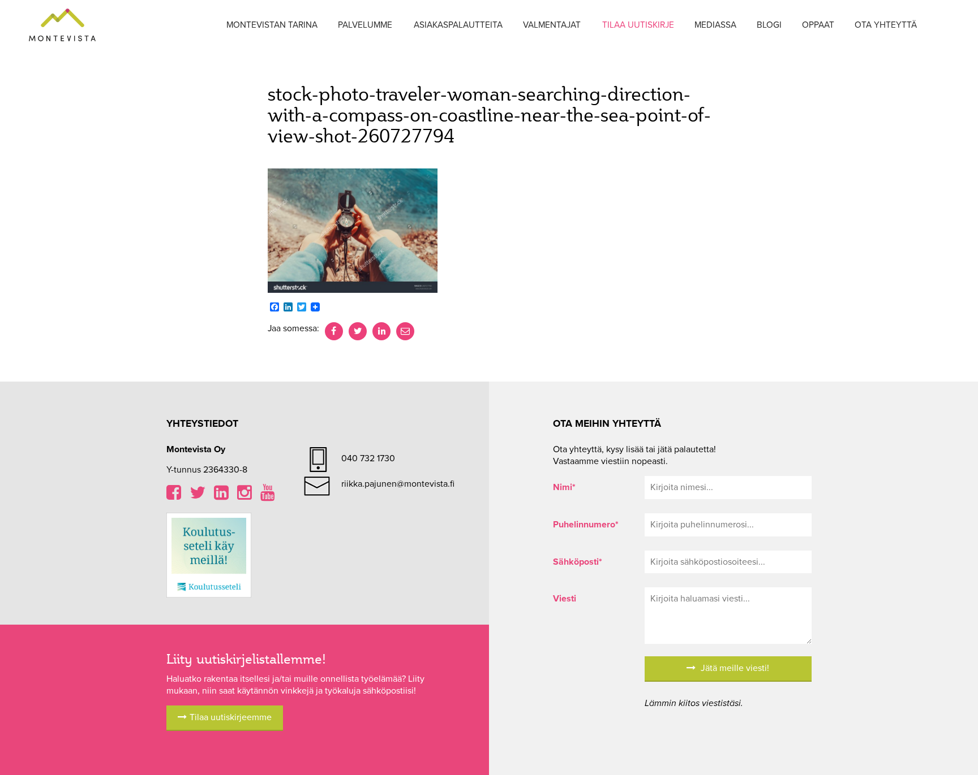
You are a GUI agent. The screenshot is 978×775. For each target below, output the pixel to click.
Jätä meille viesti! (733, 668)
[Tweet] (358, 331)
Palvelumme (365, 25)
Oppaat (818, 25)
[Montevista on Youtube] (267, 495)
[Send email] (405, 331)
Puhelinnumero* (586, 524)
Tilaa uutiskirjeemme (231, 717)
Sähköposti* (577, 562)
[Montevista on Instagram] (244, 495)
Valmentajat (552, 25)
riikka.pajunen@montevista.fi (397, 484)
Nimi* (564, 487)
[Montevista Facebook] (173, 495)
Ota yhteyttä (886, 25)
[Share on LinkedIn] (381, 331)
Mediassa (715, 25)
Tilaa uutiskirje (638, 25)
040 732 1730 (368, 458)
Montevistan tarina (272, 25)
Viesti (564, 598)
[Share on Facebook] (334, 331)
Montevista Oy (62, 25)
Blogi (769, 25)
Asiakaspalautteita (458, 25)
